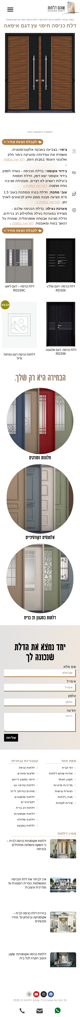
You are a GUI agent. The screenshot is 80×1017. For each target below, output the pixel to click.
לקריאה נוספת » (35, 186)
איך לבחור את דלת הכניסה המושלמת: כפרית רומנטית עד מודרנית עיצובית (27, 883)
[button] (10, 9)
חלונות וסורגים (40, 458)
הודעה (71, 710)
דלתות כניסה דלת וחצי (50, 19)
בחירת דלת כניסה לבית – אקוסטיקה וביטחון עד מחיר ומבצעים (28, 917)
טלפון (72, 696)
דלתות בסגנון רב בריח (40, 618)
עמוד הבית (68, 19)
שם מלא (69, 667)
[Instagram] (44, 994)
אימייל (71, 681)
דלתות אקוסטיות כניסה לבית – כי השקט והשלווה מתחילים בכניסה (26, 845)
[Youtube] (36, 994)
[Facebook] (51, 994)
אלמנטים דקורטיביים (40, 537)
